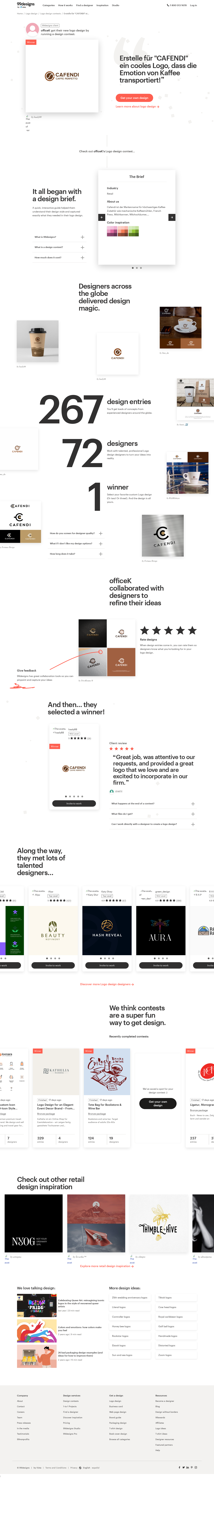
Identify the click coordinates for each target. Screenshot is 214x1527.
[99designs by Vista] (26, 5)
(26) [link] (89, 738)
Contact (21, 1406)
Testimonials (23, 1433)
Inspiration (102, 5)
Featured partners (164, 1445)
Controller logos (121, 1316)
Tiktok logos (165, 1297)
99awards (160, 1417)
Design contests (71, 1401)
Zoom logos (165, 1355)
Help (157, 1450)
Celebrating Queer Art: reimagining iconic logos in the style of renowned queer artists (81, 1303)
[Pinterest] (192, 1467)
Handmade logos (167, 1336)
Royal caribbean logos (170, 1316)
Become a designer (164, 1401)
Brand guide (115, 1417)
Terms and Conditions (55, 1467)
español (95, 1467)
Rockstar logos (120, 1336)
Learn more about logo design (136, 106)
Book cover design (118, 1433)
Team (19, 1417)
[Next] (171, 217)
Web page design (117, 1412)
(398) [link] (178, 900)
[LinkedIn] (187, 1467)
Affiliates (159, 1423)
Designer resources (164, 1439)
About (20, 1401)
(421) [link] (68, 900)
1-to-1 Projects (70, 1406)
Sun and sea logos (122, 1355)
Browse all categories (119, 1439)
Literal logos (119, 1307)
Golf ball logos (166, 1326)
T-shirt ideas (161, 1433)
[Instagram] (196, 1467)
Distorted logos (166, 1345)
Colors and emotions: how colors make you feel (79, 1329)
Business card (116, 1406)
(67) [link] (124, 900)
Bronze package (46, 1113)
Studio (115, 5)
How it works (65, 5)
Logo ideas (160, 1428)
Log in (193, 5)
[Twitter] (183, 1467)
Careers (20, 1412)
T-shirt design (115, 1428)
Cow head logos (167, 1307)
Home (20, 13)
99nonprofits (23, 1439)
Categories (49, 5)
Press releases (24, 1423)
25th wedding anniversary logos (129, 1297)
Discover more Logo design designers (105, 984)
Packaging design (118, 1423)
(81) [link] (14, 900)
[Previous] (101, 217)
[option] (133, 268)
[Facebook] (179, 1467)
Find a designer (84, 5)
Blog (157, 1406)
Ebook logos (119, 1345)
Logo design (31, 13)
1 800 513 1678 (178, 5)
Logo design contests (50, 13)
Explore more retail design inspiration (105, 1266)
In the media (23, 1428)
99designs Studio (71, 1428)
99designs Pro (70, 1433)
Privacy (73, 1467)
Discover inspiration (72, 1417)
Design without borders (166, 1412)
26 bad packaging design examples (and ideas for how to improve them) (80, 1354)
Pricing (66, 1423)
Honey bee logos (121, 1326)
